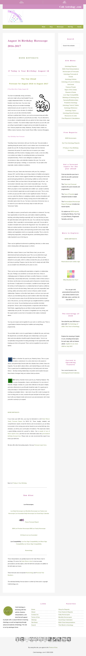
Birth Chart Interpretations (70, 69)
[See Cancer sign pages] (31, 642)
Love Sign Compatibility (70, 95)
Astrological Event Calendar (70, 373)
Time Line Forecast (70, 184)
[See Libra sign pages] (45, 642)
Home (33, 609)
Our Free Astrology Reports (71, 143)
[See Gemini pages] (27, 642)
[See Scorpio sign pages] (49, 642)
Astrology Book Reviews (71, 113)
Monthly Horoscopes (65, 617)
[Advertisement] (29, 465)
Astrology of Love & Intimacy (70, 82)
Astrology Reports (71, 66)
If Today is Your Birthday (19, 483)
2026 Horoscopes (70, 138)
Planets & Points (70, 92)
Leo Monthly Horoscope (30, 511)
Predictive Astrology (70, 102)
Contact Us (34, 614)
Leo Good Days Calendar (41, 513)
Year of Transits (69, 194)
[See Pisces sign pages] (69, 642)
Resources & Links (71, 115)
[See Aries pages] (17, 642)
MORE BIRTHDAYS (29, 58)
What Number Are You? (70, 280)
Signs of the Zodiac (71, 89)
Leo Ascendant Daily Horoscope (24, 513)
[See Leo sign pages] (36, 642)
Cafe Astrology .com (20, 15)
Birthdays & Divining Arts (71, 97)
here (73, 299)
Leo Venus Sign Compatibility (32, 544)
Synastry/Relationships (70, 100)
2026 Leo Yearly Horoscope (37, 528)
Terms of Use (35, 617)
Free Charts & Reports (65, 612)
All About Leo (24, 535)
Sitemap (34, 620)
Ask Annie (70, 84)
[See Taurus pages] (22, 642)
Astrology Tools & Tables (71, 105)
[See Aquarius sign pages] (64, 642)
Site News (34, 622)
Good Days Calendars (65, 620)
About (33, 612)
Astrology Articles (70, 79)
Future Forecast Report (32, 522)
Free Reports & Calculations (71, 118)
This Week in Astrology (65, 625)
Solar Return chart (27, 561)
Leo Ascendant (33, 535)
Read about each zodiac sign (70, 261)
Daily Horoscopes (64, 614)
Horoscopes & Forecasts (71, 71)
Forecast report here (40, 445)
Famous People (71, 87)
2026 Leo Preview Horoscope (20, 528)
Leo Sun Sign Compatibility (30, 541)
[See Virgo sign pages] (41, 642)
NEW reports (75, 211)
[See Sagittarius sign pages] (54, 642)
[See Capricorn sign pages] (59, 642)
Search (33, 625)
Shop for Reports (63, 609)
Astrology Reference (70, 108)
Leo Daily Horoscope (17, 511)
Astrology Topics (70, 110)
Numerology (28, 550)
